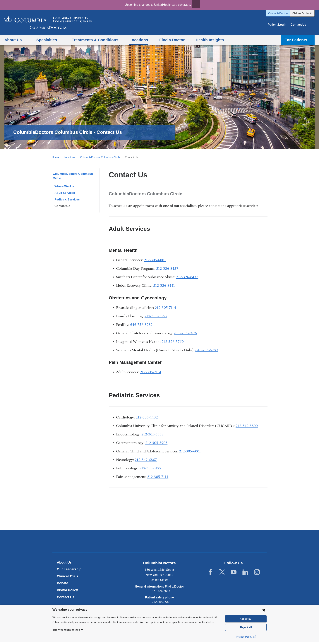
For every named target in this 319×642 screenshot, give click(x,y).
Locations (138, 40)
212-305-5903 (156, 443)
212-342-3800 (247, 426)
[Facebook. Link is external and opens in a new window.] (210, 572)
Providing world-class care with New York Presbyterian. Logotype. (184, 541)
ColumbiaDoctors (278, 13)
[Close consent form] (264, 610)
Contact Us (298, 24)
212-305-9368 (156, 316)
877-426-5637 (161, 591)
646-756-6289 (206, 350)
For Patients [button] (295, 40)
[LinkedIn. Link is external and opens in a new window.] (245, 572)
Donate (62, 583)
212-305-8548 (161, 602)
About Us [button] (13, 40)
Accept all (246, 618)
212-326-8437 (167, 268)
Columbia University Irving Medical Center (142, 541)
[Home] (48, 22)
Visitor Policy (67, 590)
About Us (64, 562)
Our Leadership (69, 569)
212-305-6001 (155, 260)
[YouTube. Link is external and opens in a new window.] (234, 572)
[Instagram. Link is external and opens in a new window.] (257, 572)
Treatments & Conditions (95, 40)
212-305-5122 (150, 468)
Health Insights (210, 40)
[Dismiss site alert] (196, 4)
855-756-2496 (185, 333)
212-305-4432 (147, 417)
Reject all (246, 627)
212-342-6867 (146, 460)
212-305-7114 (165, 307)
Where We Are (64, 186)
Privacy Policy (244, 636)
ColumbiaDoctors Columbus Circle (100, 157)
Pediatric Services (67, 199)
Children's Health (302, 13)
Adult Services (64, 192)
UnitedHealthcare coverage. (172, 4)
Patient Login (277, 24)
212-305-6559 (152, 434)
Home (55, 157)
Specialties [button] (46, 40)
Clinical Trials (67, 576)
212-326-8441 (164, 285)
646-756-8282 (141, 324)
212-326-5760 (173, 341)
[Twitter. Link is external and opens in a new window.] (222, 572)
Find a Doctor (172, 40)
